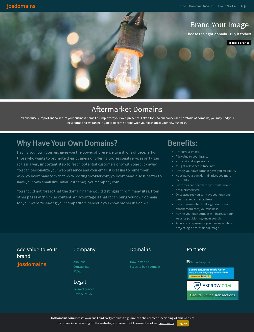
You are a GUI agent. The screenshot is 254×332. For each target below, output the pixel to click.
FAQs (243, 6)
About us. (79, 262)
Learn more (166, 323)
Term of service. (84, 289)
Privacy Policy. (82, 294)
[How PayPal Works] (211, 273)
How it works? (139, 262)
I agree (183, 323)
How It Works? (226, 6)
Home (182, 6)
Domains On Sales (201, 6)
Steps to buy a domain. (145, 266)
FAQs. (77, 271)
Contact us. (81, 266)
